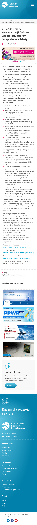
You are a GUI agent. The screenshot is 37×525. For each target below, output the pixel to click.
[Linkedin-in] (8, 520)
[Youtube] (16, 520)
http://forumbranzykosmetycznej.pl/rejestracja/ (19, 253)
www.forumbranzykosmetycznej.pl (14, 247)
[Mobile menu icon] (32, 5)
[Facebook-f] (12, 520)
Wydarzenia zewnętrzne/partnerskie (13, 275)
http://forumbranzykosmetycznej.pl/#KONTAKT (19, 258)
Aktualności (20, 44)
